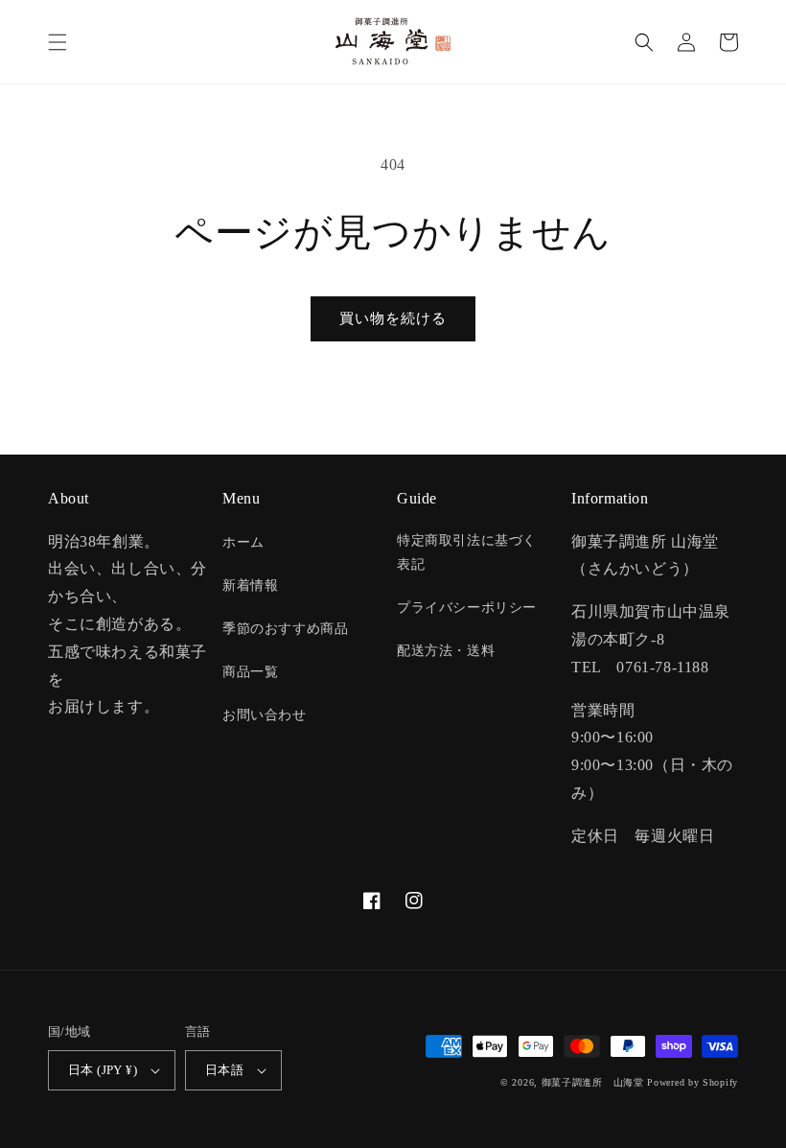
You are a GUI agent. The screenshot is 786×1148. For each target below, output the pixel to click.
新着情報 (250, 585)
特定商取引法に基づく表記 (467, 552)
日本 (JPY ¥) (102, 1070)
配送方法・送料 (446, 651)
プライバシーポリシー (467, 607)
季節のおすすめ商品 (285, 628)
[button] (57, 42)
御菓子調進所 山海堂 (593, 1082)
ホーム (243, 542)
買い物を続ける (393, 318)
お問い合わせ (264, 715)
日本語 (224, 1070)
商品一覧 (250, 672)
